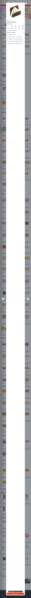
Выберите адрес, (12, 591)
